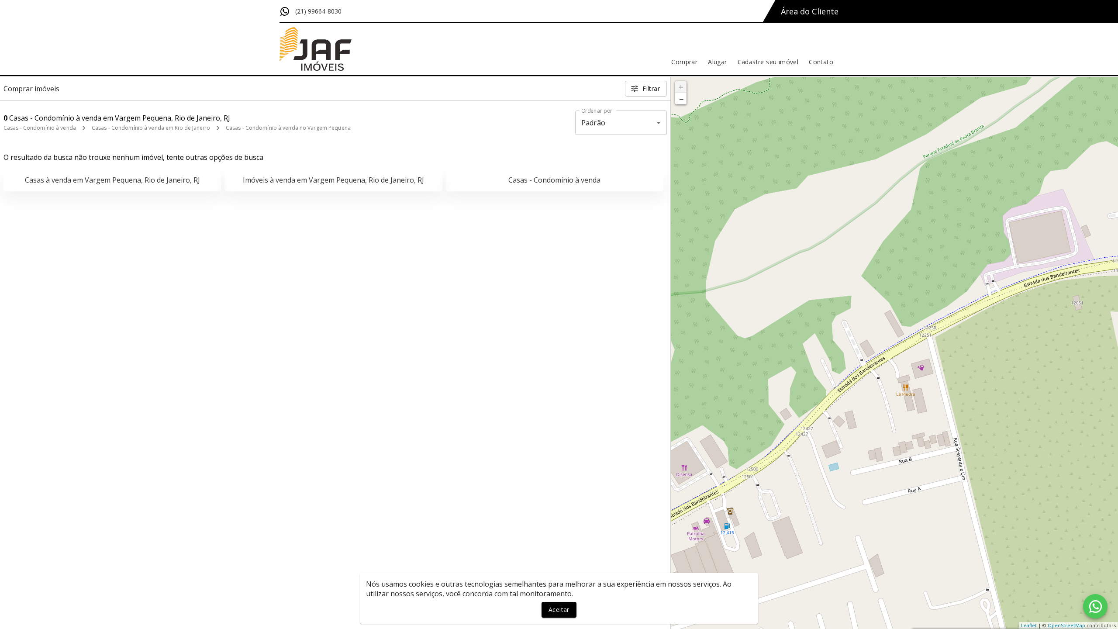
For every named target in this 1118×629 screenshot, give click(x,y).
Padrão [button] (593, 123)
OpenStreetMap (1066, 625)
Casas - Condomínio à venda (39, 127)
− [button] (681, 98)
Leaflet (1029, 625)
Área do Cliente (809, 11)
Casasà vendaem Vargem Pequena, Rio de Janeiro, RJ (112, 180)
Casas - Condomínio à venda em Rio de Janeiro (151, 127)
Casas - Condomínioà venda (554, 180)
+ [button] (681, 87)
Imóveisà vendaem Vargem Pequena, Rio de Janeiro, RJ (333, 180)
